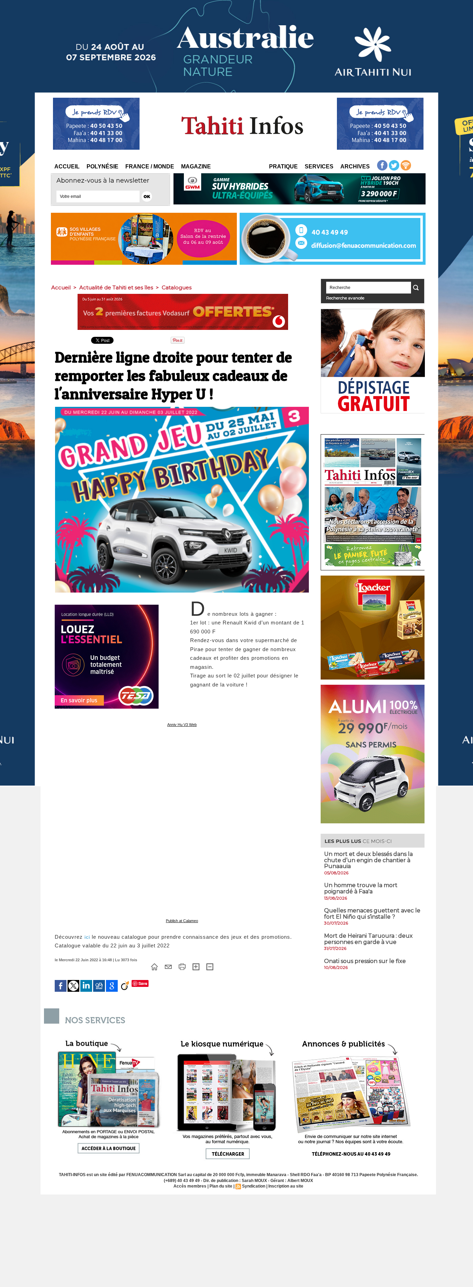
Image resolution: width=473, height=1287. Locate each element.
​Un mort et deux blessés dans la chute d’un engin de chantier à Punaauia (368, 860)
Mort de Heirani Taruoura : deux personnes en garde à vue (368, 939)
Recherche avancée (345, 297)
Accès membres (189, 1186)
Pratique (283, 166)
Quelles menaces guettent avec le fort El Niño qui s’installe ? (372, 913)
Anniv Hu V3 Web (182, 725)
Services (319, 166)
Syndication (253, 1186)
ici (87, 937)
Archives (355, 166)
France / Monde (149, 166)
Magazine (196, 166)
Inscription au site (285, 1186)
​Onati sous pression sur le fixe (365, 961)
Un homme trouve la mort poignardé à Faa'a (361, 888)
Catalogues (176, 287)
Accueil (67, 166)
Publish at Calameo (182, 921)
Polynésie (102, 166)
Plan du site (220, 1186)
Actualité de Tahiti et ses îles (116, 287)
